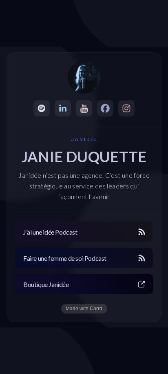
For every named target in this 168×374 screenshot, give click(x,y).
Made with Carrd (84, 308)
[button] (41, 108)
